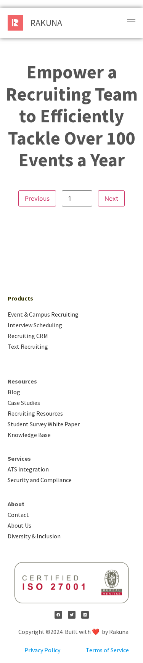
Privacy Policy (42, 650)
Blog (14, 392)
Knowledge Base (29, 435)
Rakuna (46, 23)
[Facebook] (58, 615)
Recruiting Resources (35, 413)
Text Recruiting (28, 346)
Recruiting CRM (28, 336)
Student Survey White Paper (44, 424)
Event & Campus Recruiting (43, 314)
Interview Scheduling (35, 325)
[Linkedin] (85, 615)
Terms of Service (107, 650)
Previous (37, 198)
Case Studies (24, 402)
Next (111, 198)
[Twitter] (72, 615)
